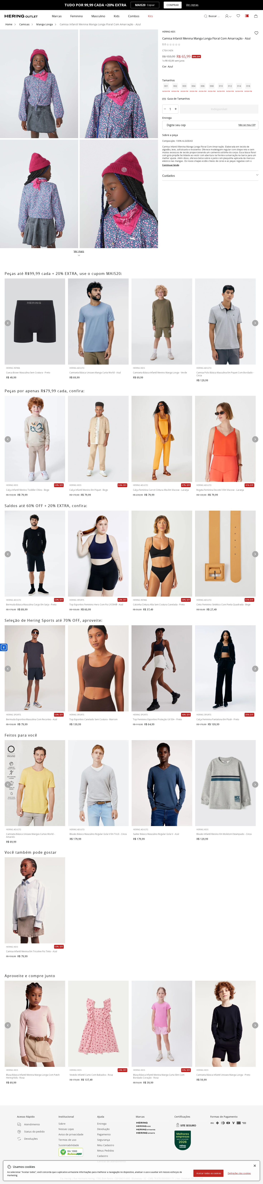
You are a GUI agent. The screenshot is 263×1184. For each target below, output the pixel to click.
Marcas (57, 16)
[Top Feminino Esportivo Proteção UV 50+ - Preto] (162, 668)
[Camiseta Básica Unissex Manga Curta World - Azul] (98, 321)
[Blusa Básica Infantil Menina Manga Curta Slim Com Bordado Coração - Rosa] (162, 1024)
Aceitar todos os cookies (208, 1173)
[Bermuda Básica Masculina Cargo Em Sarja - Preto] (35, 554)
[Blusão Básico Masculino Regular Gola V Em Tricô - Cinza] (98, 783)
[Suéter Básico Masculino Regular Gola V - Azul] (162, 783)
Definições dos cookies (239, 1173)
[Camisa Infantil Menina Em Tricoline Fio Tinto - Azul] (35, 900)
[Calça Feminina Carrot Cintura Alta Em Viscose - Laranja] (162, 439)
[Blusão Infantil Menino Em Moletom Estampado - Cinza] (225, 783)
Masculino (98, 16)
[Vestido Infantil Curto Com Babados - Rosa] (98, 1024)
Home (9, 24)
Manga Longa (44, 24)
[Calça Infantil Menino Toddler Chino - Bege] (35, 439)
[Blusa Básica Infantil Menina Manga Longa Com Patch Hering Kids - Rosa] (35, 1024)
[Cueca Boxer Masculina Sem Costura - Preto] (35, 321)
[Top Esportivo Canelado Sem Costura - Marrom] (98, 668)
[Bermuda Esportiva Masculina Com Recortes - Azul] (35, 668)
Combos (133, 16)
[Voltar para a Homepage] (21, 16)
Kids (117, 16)
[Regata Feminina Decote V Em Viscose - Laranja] (225, 439)
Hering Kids (168, 31)
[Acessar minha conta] (228, 16)
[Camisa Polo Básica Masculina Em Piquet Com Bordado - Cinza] (225, 321)
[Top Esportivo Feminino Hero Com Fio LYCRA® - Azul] (98, 554)
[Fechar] (255, 1166)
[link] (238, 16)
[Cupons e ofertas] (247, 16)
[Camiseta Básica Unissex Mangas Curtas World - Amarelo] (35, 783)
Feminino (76, 16)
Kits (150, 16)
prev (8, 323)
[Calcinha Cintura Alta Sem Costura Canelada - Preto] (162, 554)
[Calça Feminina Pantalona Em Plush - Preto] (225, 668)
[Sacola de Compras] (255, 16)
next (255, 323)
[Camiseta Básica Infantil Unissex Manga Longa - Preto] (225, 1024)
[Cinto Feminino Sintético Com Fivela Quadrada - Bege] (225, 554)
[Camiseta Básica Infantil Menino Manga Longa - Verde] (162, 321)
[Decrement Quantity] (165, 109)
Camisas (24, 24)
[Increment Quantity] (175, 109)
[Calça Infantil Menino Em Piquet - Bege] (98, 439)
